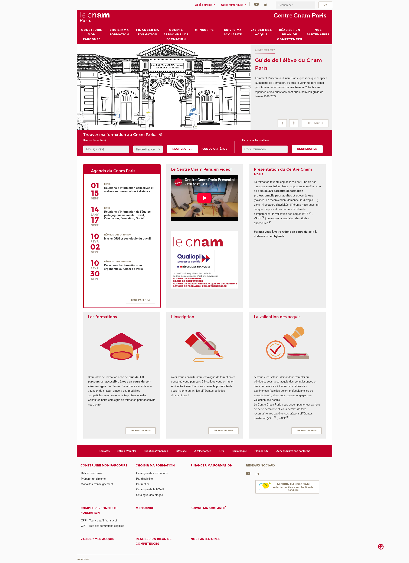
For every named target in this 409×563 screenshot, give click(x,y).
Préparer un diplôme (93, 478)
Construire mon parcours (104, 465)
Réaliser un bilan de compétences (153, 541)
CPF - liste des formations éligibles (102, 525)
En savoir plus (141, 430)
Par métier (142, 484)
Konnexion (83, 559)
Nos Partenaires (205, 539)
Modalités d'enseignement (97, 484)
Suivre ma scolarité (208, 508)
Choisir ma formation (155, 465)
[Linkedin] (265, 4)
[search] (295, 5)
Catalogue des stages (149, 495)
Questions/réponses (156, 451)
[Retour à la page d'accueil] (94, 17)
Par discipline (144, 478)
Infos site (181, 451)
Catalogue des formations (152, 473)
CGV (221, 451)
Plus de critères (214, 149)
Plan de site (262, 451)
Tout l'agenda (140, 300)
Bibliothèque (239, 451)
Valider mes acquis (97, 539)
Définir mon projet (92, 473)
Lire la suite (315, 123)
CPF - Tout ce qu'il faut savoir (99, 520)
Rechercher (182, 149)
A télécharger (202, 451)
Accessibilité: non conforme (293, 451)
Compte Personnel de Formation (99, 510)
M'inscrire (145, 508)
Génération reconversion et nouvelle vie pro (286, 50)
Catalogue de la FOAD (150, 489)
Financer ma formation (211, 465)
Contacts (104, 451)
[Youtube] (256, 4)
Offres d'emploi (126, 451)
